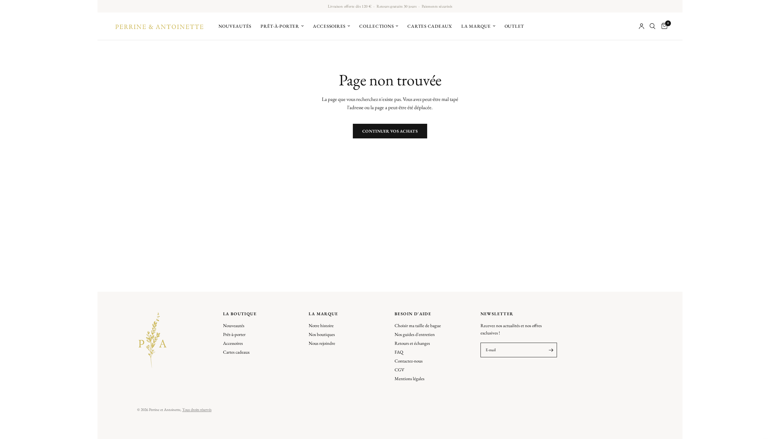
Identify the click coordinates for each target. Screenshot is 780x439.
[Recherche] (652, 26)
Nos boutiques (322, 334)
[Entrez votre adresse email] (551, 350)
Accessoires (329, 26)
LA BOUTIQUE (240, 314)
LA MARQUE (323, 314)
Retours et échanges (412, 343)
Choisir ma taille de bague (418, 325)
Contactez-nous (409, 361)
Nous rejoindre (322, 343)
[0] (662, 26)
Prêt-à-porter (280, 26)
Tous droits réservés (196, 409)
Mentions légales (409, 378)
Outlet (514, 26)
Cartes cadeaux (429, 26)
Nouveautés (235, 26)
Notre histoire (321, 325)
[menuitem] (235, 26)
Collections (376, 26)
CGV (399, 370)
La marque (476, 26)
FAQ (399, 352)
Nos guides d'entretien (415, 334)
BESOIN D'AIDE (413, 314)
